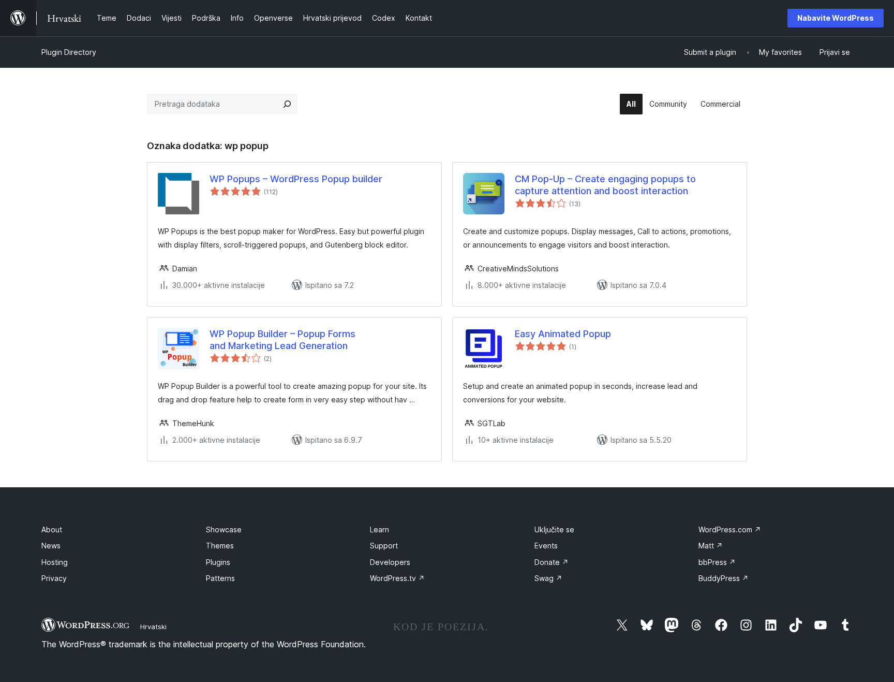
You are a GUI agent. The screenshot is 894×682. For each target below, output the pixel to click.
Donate (551, 562)
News (51, 545)
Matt (710, 545)
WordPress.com (729, 529)
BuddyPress (723, 578)
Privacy (54, 578)
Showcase (224, 529)
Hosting (54, 562)
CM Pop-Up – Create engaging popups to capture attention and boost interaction (605, 184)
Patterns (220, 578)
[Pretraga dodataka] (287, 104)
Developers (390, 562)
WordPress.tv (397, 578)
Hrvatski (153, 626)
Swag (548, 578)
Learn (379, 529)
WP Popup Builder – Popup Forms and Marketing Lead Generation (282, 339)
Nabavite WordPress (835, 17)
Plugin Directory (68, 52)
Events (546, 545)
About (51, 529)
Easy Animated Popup (563, 333)
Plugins (218, 562)
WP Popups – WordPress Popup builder (296, 178)
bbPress (717, 562)
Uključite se (554, 529)
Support (384, 545)
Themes (220, 545)
